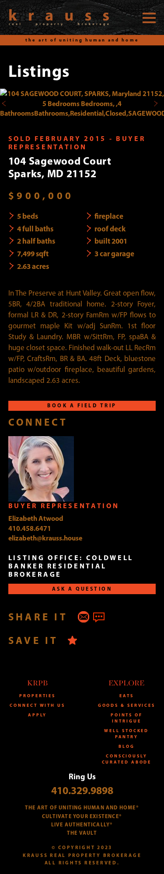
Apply (37, 715)
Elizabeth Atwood (35, 518)
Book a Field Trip (81, 405)
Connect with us (37, 705)
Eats (126, 696)
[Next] (155, 103)
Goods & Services (126, 705)
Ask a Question (82, 588)
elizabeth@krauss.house (45, 537)
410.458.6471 (29, 528)
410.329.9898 (82, 790)
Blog (127, 746)
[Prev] (4, 103)
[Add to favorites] (72, 640)
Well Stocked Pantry (126, 734)
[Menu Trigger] (149, 17)
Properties (37, 696)
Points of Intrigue (127, 718)
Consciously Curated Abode (127, 759)
